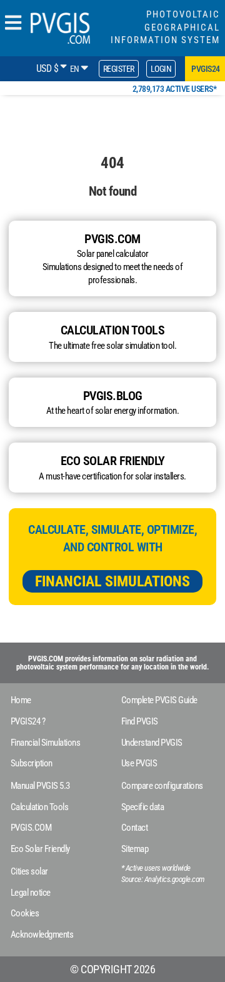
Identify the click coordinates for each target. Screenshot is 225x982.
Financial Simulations (112, 581)
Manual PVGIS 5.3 (40, 785)
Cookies (25, 913)
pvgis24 (205, 69)
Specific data (142, 807)
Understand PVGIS (151, 742)
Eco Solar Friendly (40, 848)
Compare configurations (162, 785)
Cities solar (29, 871)
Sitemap (135, 848)
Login (161, 69)
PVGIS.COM (31, 827)
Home (21, 700)
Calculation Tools (40, 807)
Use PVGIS (139, 763)
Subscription (31, 763)
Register (118, 69)
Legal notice (31, 892)
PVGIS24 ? (28, 721)
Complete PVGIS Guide (159, 700)
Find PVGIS (139, 721)
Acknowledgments (42, 934)
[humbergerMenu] (13, 23)
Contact (134, 827)
